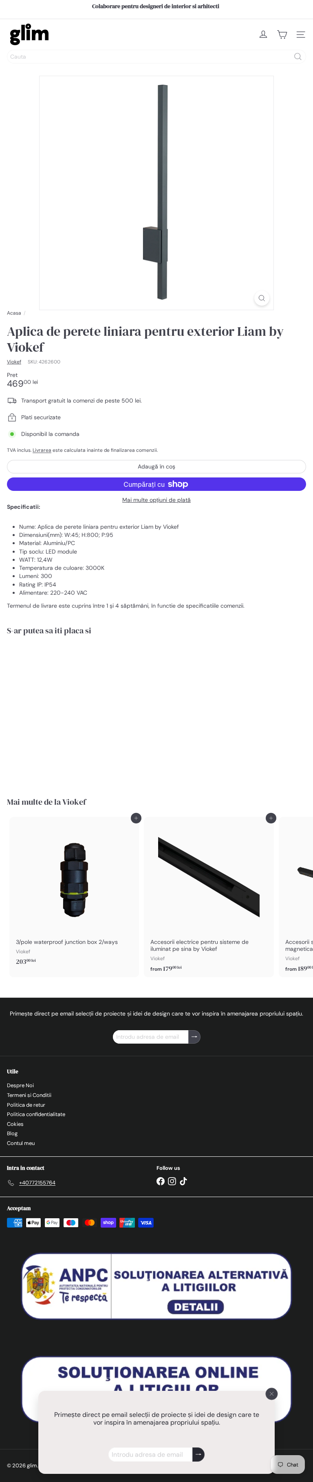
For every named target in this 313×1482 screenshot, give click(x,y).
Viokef (74, 802)
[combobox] (156, 56)
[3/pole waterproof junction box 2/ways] (74, 894)
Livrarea (42, 450)
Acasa (14, 313)
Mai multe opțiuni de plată (156, 500)
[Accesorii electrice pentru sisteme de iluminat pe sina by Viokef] (208, 897)
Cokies (15, 1124)
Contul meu (21, 1143)
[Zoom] (261, 298)
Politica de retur (26, 1104)
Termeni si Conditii (29, 1095)
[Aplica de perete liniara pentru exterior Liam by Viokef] (58, 711)
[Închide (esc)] (272, 1394)
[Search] (298, 56)
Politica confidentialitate (36, 1114)
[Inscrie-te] (198, 1454)
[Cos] (282, 34)
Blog (12, 1133)
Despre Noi (20, 1085)
